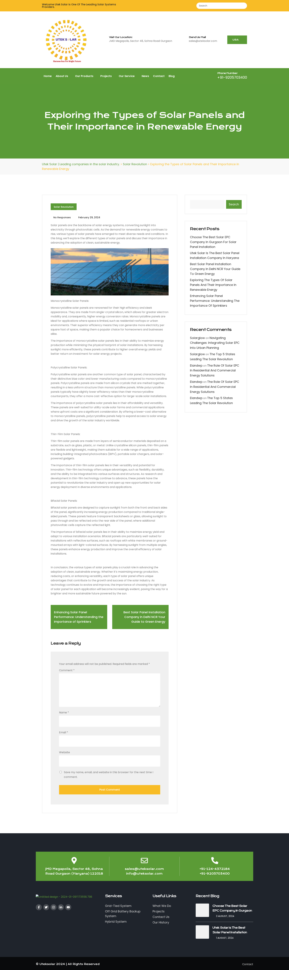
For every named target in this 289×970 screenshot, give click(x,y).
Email (63, 732)
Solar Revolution (64, 207)
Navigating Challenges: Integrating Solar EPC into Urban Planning (214, 343)
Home (48, 76)
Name (64, 712)
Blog (172, 76)
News (145, 76)
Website (64, 752)
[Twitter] (46, 907)
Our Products (84, 76)
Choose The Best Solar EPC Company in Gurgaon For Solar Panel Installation (213, 242)
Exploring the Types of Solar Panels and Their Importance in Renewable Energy (213, 285)
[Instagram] (54, 907)
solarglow (197, 338)
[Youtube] (68, 907)
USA (235, 39)
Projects (106, 76)
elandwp (196, 365)
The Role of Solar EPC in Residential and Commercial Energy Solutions (214, 370)
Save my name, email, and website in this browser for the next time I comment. (108, 774)
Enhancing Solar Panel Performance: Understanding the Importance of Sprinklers (214, 301)
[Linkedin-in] (61, 907)
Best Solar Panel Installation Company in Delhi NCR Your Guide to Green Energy (215, 269)
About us (62, 76)
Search (234, 204)
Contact (159, 76)
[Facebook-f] (39, 907)
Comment (67, 670)
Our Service (127, 76)
